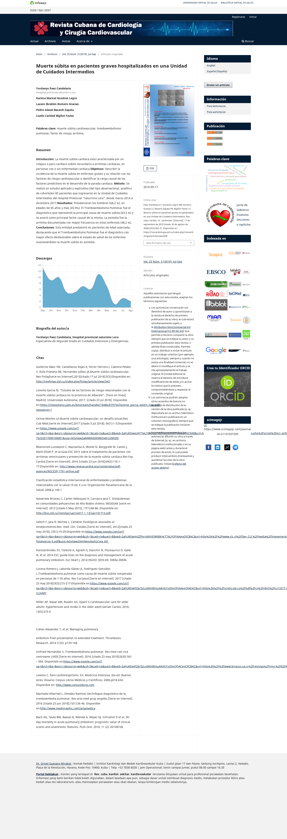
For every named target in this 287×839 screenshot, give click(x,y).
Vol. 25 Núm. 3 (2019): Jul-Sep (79, 54)
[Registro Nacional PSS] (235, 307)
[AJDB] (235, 336)
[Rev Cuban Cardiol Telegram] (235, 449)
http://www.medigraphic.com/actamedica (67, 708)
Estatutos (243, 215)
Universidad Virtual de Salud (200, 2)
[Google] (216, 354)
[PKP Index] (246, 284)
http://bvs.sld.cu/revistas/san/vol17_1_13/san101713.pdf (73, 513)
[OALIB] (246, 323)
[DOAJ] (235, 254)
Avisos (66, 41)
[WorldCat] (246, 351)
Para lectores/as (216, 106)
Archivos (50, 41)
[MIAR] (214, 321)
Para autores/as (216, 112)
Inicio (39, 54)
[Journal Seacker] (235, 351)
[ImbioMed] (216, 286)
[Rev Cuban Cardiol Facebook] (208, 449)
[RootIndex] (216, 337)
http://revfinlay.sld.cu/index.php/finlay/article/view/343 (73, 381)
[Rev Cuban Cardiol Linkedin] (217, 449)
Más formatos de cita (158, 243)
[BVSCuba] (246, 296)
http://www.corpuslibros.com (75, 685)
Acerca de (83, 41)
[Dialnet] (246, 254)
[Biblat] (216, 309)
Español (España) (217, 71)
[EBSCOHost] (216, 278)
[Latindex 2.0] (235, 275)
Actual (34, 41)
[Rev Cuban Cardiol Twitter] (227, 449)
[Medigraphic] (235, 285)
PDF (151, 168)
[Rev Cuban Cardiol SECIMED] (235, 295)
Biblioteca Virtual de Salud (237, 2)
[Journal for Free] (246, 339)
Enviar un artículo (218, 85)
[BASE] (235, 322)
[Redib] (246, 273)
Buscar (249, 41)
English (211, 65)
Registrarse (238, 17)
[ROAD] (216, 296)
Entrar (253, 17)
